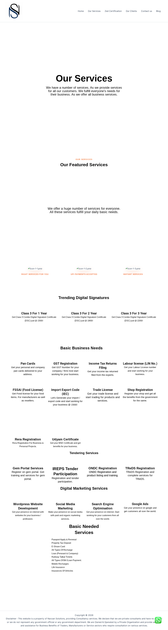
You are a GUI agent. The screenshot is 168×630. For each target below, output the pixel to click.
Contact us (146, 11)
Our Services (94, 11)
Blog (158, 11)
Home (81, 11)
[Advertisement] (84, 40)
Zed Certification (113, 11)
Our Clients (131, 11)
